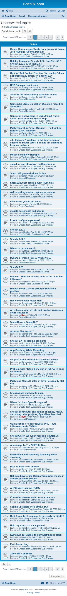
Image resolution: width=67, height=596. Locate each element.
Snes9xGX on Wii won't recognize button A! (34, 435)
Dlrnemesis (26, 362)
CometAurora (27, 303)
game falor (26, 166)
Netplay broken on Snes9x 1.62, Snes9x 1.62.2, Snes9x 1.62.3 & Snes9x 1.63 (36, 62)
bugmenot (25, 282)
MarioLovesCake (28, 528)
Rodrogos (25, 343)
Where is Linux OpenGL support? (28, 402)
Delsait (24, 97)
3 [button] (43, 37)
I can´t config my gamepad (25, 220)
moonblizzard (27, 460)
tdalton (24, 176)
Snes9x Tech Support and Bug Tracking (36, 68)
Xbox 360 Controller (21, 553)
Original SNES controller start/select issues (34, 359)
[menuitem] (9, 11)
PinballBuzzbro (27, 148)
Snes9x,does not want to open (27, 393)
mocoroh (25, 438)
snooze (24, 195)
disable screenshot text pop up (27, 211)
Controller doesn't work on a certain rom (32, 497)
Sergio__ (25, 223)
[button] (30, 37)
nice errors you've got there (25, 201)
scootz (24, 556)
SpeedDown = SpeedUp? (24, 322)
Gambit (24, 395)
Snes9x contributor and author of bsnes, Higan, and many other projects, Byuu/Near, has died (36, 413)
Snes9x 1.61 (16, 267)
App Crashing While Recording (27, 350)
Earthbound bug (19, 544)
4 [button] (47, 37)
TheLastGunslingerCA (31, 509)
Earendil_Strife (27, 490)
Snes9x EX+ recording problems (28, 340)
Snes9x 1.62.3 (17, 229)
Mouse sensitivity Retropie (24, 154)
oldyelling (25, 518)
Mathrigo (25, 88)
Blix (22, 469)
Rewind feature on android (24, 466)
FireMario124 (27, 448)
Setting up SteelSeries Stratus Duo (29, 506)
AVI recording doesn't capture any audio (32, 192)
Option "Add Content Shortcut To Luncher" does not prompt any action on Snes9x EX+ (37, 74)
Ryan (23, 315)
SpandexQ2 (26, 334)
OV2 (23, 405)
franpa (24, 260)
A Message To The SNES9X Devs (28, 445)
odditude (25, 232)
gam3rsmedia (27, 109)
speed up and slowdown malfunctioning (32, 164)
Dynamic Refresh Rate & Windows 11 (30, 258)
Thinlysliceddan (28, 157)
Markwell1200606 (29, 547)
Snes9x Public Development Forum (34, 56)
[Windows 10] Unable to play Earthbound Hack (35, 535)
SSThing (25, 251)
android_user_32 (28, 374)
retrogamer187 (27, 66)
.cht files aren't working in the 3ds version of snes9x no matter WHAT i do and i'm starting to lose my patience (36, 143)
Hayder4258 (26, 481)
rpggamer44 (26, 386)
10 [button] (58, 37)
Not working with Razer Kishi (26, 300)
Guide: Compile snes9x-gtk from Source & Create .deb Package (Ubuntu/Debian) (37, 50)
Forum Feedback (26, 206)
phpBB (24, 589)
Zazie (23, 133)
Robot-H (25, 500)
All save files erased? (22, 331)
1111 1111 (25, 78)
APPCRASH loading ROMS (25, 488)
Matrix (24, 294)
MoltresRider (27, 121)
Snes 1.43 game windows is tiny (28, 173)
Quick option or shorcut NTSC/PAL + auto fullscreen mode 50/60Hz (33, 425)
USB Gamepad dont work (24, 85)
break (23, 537)
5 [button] (50, 37)
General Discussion (27, 99)
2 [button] (39, 37)
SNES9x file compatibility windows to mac (33, 94)
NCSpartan (26, 353)
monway (25, 54)
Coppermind (26, 324)
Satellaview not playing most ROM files (32, 183)
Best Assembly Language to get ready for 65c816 (37, 516)
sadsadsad (26, 213)
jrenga (24, 185)
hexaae (24, 429)
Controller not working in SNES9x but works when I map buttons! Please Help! (34, 117)
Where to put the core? (22, 248)
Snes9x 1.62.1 (17, 239)
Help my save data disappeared (27, 525)
